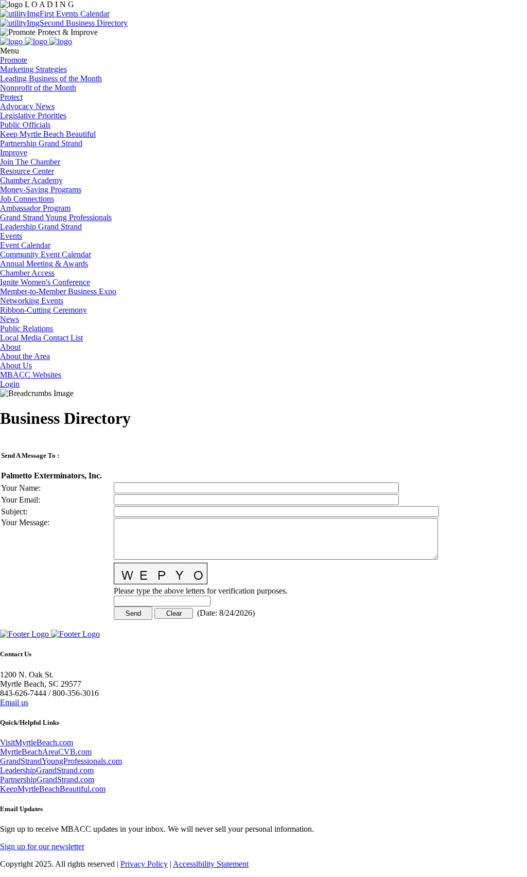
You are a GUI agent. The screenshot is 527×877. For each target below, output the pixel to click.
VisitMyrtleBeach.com (36, 742)
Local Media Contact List (41, 337)
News (9, 319)
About (10, 347)
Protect (11, 97)
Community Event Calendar (45, 254)
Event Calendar (25, 245)
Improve (13, 152)
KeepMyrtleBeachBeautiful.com (53, 788)
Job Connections (27, 198)
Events (11, 235)
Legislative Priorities (33, 115)
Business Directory (96, 23)
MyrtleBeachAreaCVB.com (46, 751)
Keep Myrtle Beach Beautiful (48, 134)
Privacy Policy (144, 864)
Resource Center (27, 171)
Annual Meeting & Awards (44, 263)
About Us (16, 365)
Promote (13, 60)
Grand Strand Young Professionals (56, 217)
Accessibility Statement (211, 864)
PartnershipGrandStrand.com (47, 779)
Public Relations (26, 328)
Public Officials (25, 124)
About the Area (25, 356)
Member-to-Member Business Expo (58, 291)
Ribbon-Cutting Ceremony (43, 310)
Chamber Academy (31, 180)
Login (10, 384)
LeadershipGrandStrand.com (47, 770)
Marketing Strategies (33, 69)
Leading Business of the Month (51, 78)
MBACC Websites (30, 374)
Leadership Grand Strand (41, 226)
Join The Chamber (30, 161)
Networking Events (31, 300)
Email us (14, 702)
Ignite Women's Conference (45, 282)
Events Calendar (82, 13)
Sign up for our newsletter (42, 846)
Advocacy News (27, 106)
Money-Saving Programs (40, 189)
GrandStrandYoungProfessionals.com (61, 761)
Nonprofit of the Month (38, 87)
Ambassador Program (35, 208)
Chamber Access (27, 273)
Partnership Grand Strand (41, 143)
